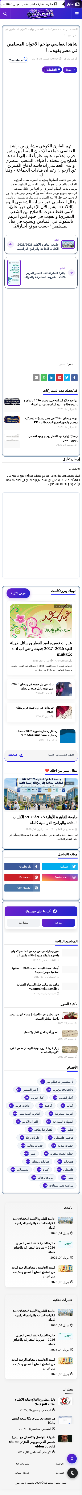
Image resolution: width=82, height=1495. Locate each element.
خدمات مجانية (32, 1145)
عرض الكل (19, 593)
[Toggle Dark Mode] (72, 1473)
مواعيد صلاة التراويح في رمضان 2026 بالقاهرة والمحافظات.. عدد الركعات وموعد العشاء (51, 402)
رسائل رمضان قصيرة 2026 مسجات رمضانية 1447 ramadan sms (36, 733)
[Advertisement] (41, 110)
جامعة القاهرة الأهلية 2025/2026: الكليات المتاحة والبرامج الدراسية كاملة (45, 820)
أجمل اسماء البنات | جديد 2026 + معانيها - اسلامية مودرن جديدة (34, 970)
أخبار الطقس (27, 1089)
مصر (55, 29)
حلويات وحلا (30, 1137)
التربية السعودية (61, 1113)
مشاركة (23, 922)
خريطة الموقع (22, 1472)
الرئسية (59, 1463)
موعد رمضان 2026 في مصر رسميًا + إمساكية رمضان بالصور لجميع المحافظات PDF (51, 420)
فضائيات (65, 1161)
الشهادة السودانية (60, 1121)
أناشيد (45, 1105)
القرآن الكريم (27, 1121)
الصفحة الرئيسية (69, 29)
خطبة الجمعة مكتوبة (59, 1153)
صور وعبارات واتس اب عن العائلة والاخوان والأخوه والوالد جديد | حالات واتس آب (35, 953)
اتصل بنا (60, 1472)
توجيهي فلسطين (60, 1137)
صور (30, 1153)
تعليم (67, 1129)
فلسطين (65, 1169)
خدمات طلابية (62, 1145)
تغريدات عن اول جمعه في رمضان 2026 (35, 710)
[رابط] (59, 377)
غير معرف (69, 58)
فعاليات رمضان (37, 1161)
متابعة (58, 922)
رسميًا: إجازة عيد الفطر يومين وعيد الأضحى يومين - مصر (53, 438)
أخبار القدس (63, 1097)
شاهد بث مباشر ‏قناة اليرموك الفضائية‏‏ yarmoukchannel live (37, 987)
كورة (43, 1169)
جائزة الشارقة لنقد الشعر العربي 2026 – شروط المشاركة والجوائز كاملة (34, 1247)
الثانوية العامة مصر (26, 1113)
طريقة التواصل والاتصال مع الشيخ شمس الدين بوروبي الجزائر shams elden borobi (32, 1441)
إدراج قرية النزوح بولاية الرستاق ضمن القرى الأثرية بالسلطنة (34, 1050)
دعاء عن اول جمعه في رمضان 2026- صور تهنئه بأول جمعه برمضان (32, 686)
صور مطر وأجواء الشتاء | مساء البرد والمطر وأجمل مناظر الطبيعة (34, 1016)
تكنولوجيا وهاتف (40, 1129)
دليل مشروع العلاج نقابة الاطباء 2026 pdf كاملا (35, 1402)
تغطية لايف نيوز (24, 1482)
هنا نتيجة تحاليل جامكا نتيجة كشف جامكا (33, 1421)
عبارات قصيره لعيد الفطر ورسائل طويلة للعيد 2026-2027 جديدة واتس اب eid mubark (41, 648)
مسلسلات (19, 1169)
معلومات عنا (22, 1463)
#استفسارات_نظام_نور (57, 1082)
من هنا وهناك (42, 1177)
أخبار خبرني (34, 1097)
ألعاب (67, 1105)
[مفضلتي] (72, 1458)
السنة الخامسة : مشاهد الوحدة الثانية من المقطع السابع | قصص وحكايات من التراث (33, 1272)
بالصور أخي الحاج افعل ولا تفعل (41, 1032)
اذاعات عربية (20, 1105)
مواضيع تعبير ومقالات (58, 1185)
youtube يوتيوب (59, 1089)
